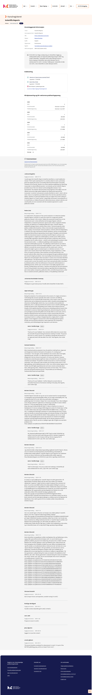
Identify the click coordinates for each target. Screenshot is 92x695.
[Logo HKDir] (13, 688)
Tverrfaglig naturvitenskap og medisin (43, 46)
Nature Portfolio (38, 38)
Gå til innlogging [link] (82, 6)
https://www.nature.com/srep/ (42, 35)
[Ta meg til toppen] (90, 691)
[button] (46, 152)
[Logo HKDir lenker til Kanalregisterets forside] (11, 6)
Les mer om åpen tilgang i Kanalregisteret (37, 88)
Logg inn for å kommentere (30, 161)
